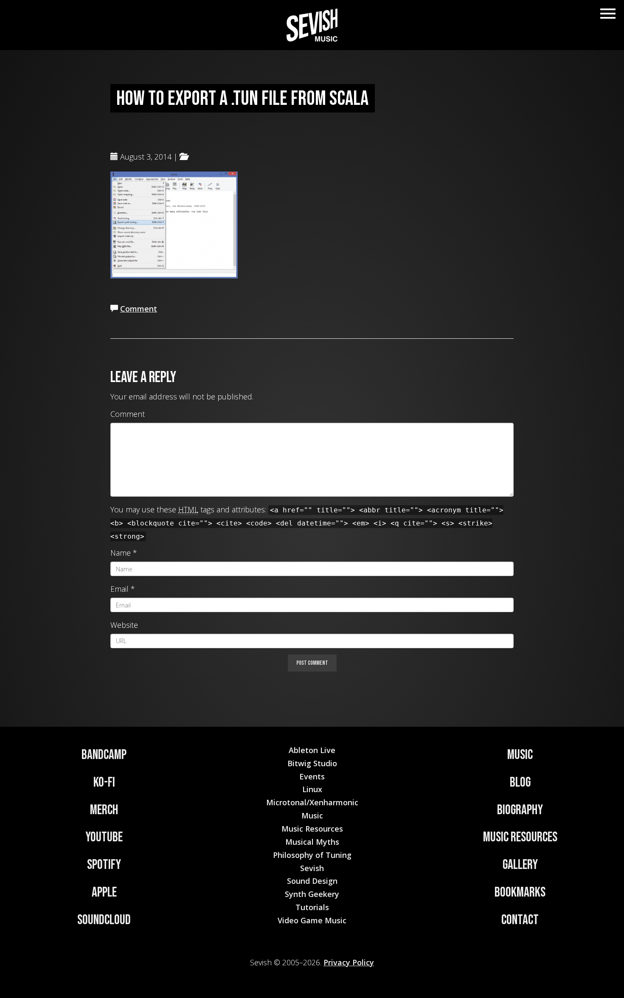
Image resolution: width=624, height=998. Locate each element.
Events (312, 776)
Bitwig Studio (312, 763)
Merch (104, 810)
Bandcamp (104, 755)
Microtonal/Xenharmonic (312, 802)
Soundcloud (104, 920)
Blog (520, 782)
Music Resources (520, 837)
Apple (104, 892)
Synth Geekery (312, 894)
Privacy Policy (348, 962)
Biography (520, 810)
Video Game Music (312, 920)
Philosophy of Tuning (312, 855)
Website (124, 625)
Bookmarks (520, 892)
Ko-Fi (104, 782)
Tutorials (312, 907)
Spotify (104, 865)
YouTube (104, 837)
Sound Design (312, 881)
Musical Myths (312, 842)
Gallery (520, 865)
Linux (312, 789)
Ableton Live (312, 750)
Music (520, 755)
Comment (138, 309)
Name (120, 553)
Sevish (312, 868)
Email (119, 589)
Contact (520, 920)
